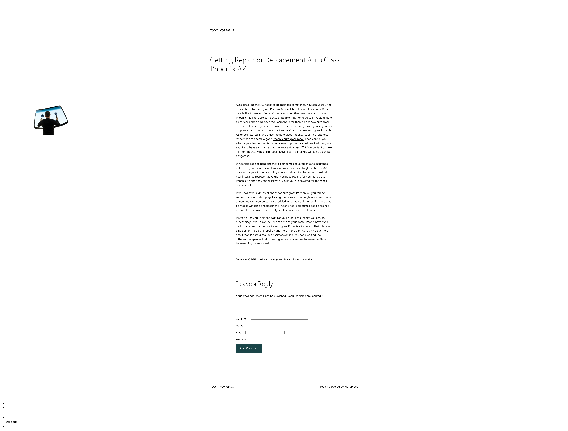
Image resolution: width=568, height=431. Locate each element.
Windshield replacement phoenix (256, 163)
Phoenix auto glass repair (288, 139)
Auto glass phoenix (281, 259)
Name (240, 325)
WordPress (351, 386)
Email (240, 332)
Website (241, 339)
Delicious (11, 421)
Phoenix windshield (303, 259)
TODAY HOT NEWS (222, 30)
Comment (243, 318)
